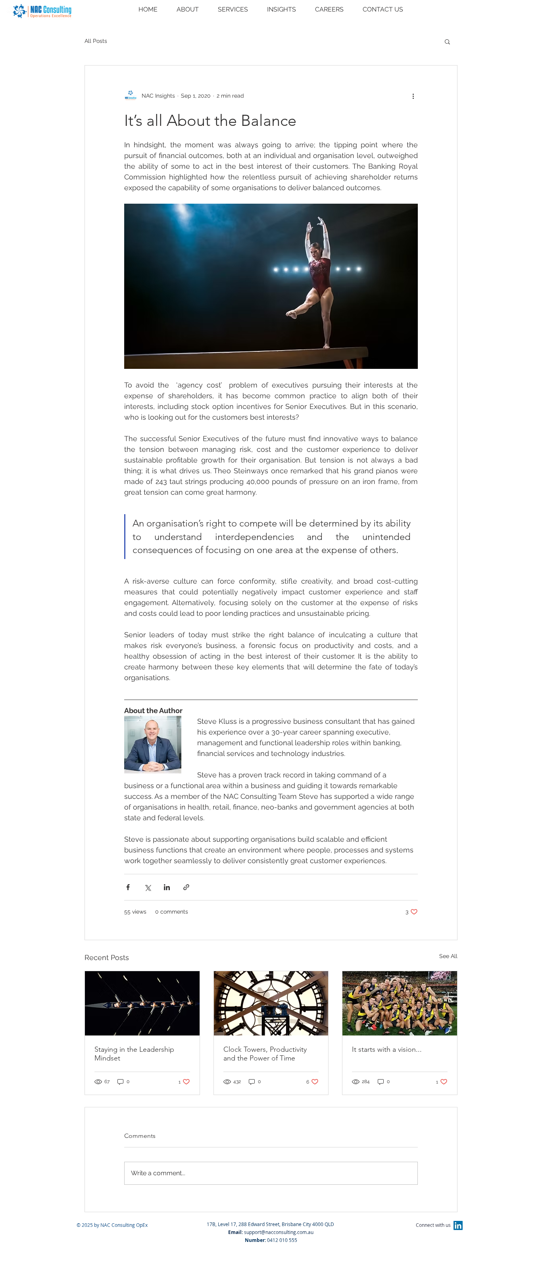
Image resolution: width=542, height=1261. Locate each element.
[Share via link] (186, 887)
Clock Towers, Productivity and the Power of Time (265, 1053)
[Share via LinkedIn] (167, 887)
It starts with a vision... (387, 1049)
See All (448, 956)
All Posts (96, 41)
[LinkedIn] (458, 1225)
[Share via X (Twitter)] (147, 887)
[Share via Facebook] (128, 887)
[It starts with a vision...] (399, 1003)
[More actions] (413, 95)
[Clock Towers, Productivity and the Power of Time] (271, 1003)
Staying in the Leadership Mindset (134, 1053)
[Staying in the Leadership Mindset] (142, 1003)
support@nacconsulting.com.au (278, 1232)
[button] (447, 41)
